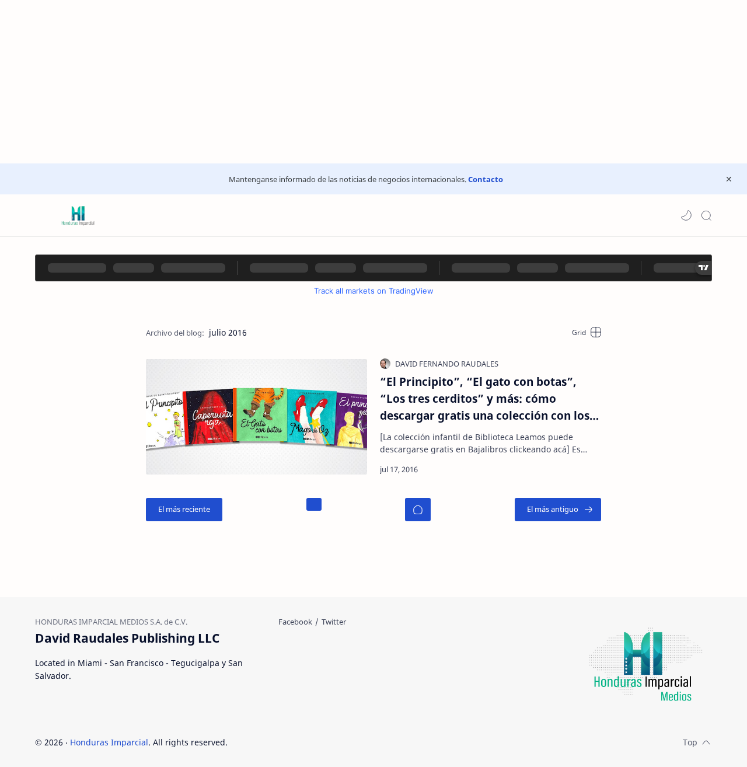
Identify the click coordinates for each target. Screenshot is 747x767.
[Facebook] (295, 621)
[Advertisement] (350, 81)
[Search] (706, 215)
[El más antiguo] (558, 509)
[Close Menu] (728, 179)
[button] (686, 215)
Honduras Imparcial (109, 742)
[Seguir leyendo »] (572, 469)
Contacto (485, 179)
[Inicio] (418, 509)
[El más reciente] (184, 509)
